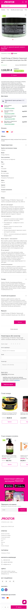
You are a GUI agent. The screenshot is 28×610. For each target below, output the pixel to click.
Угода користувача (5, 537)
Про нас (3, 542)
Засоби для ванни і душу (17, 9)
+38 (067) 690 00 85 (7, 562)
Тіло (8, 9)
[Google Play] (19, 486)
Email (2, 354)
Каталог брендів (5, 545)
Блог (2, 540)
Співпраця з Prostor (5, 553)
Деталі (2, 50)
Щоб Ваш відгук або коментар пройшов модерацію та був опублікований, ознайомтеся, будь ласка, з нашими (15, 379)
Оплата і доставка (5, 533)
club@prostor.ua (7, 564)
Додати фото (4, 372)
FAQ (2, 544)
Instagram (6, 581)
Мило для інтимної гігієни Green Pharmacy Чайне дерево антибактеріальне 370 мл (9, 456)
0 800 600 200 (6, 560)
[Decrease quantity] (2, 607)
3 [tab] (15, 39)
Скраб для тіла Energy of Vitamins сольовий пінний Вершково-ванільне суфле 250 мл (9, 413)
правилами (17, 380)
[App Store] (8, 486)
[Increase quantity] (8, 607)
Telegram (9, 581)
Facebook (2, 581)
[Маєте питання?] (24, 602)
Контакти (3, 538)
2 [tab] (14, 39)
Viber (13, 581)
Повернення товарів (5, 535)
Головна (3, 9)
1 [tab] (12, 39)
